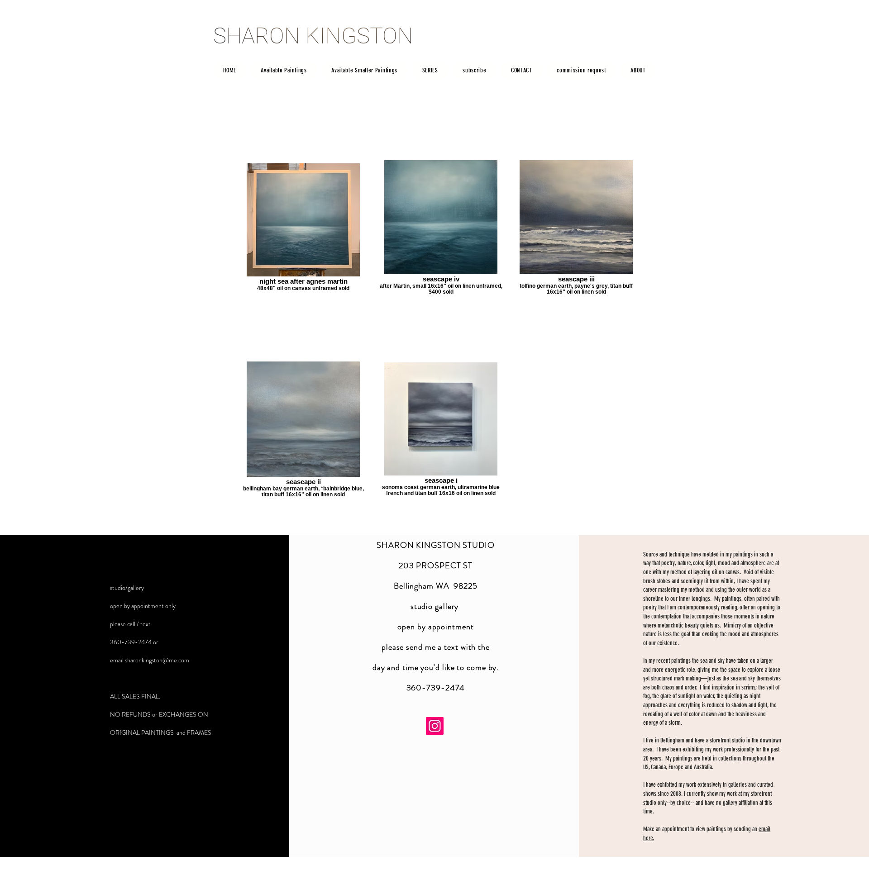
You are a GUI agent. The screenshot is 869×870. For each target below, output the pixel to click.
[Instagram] (435, 726)
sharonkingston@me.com (157, 660)
